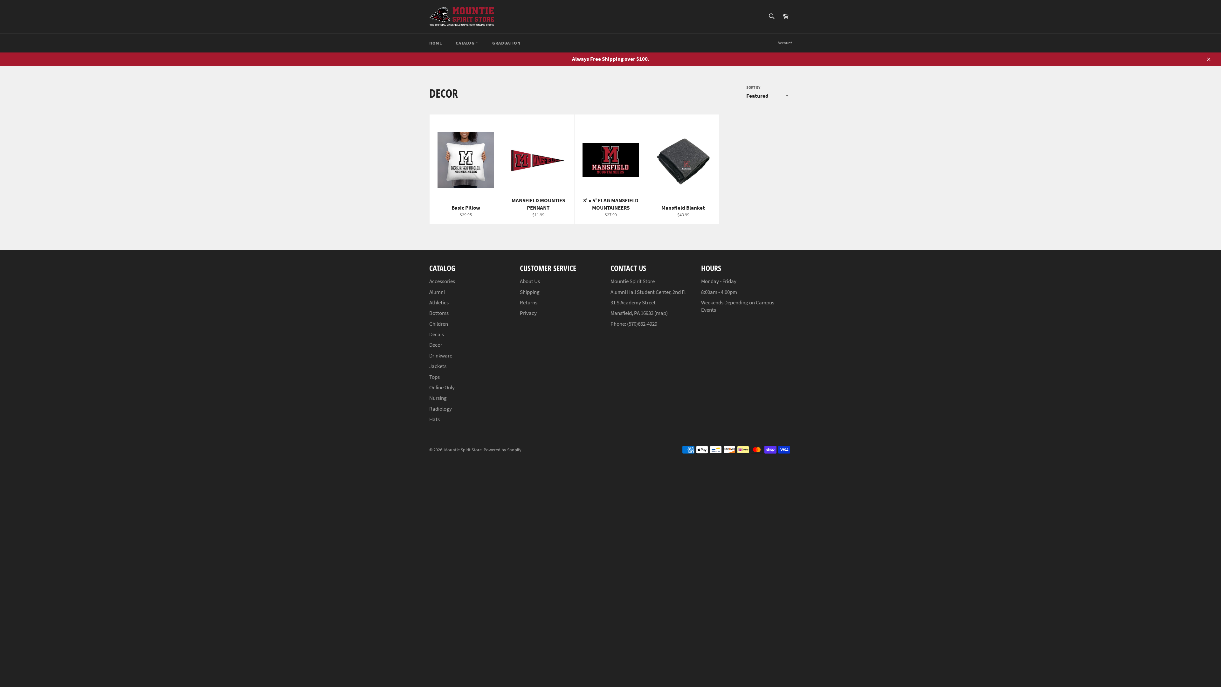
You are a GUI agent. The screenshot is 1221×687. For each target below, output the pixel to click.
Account (785, 42)
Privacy (528, 312)
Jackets (437, 366)
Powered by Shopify (502, 450)
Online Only (442, 387)
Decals (436, 334)
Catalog (466, 43)
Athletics (439, 302)
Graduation (506, 43)
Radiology (440, 408)
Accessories (442, 281)
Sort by (753, 87)
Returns (528, 302)
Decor (435, 344)
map (661, 312)
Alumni (437, 291)
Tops (434, 376)
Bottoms (439, 312)
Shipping (530, 291)
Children (438, 323)
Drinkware (440, 355)
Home (435, 43)
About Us (530, 281)
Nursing (438, 397)
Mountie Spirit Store (463, 450)
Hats (434, 419)
